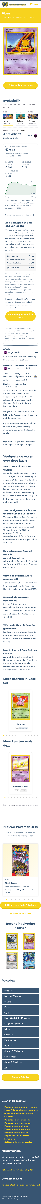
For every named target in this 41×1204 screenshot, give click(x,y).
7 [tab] (22, 735)
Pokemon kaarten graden (17, 1129)
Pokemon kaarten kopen (21, 85)
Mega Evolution (12, 1024)
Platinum (8, 1040)
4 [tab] (12, 735)
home (4, 18)
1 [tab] (3, 735)
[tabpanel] (20, 710)
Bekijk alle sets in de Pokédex (20, 905)
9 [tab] (28, 735)
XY (5, 1068)
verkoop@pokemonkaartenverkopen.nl (21, 1185)
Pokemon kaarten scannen (17, 1123)
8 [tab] (25, 735)
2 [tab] (6, 735)
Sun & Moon (10, 1057)
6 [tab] (18, 735)
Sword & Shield (11, 1062)
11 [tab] (34, 735)
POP (6, 1046)
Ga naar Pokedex (20, 1077)
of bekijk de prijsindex (20, 914)
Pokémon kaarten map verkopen (20, 1107)
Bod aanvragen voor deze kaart (20, 316)
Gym (6, 1013)
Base (18, 18)
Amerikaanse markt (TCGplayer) (20, 215)
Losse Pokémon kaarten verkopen (21, 1110)
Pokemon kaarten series (16, 1133)
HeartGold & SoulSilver (15, 1018)
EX (5, 1007)
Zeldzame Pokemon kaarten (18, 1142)
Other (7, 1035)
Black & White (11, 996)
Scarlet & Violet (12, 1051)
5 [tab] (15, 735)
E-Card (7, 1002)
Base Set (24, 18)
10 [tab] (31, 735)
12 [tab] (37, 735)
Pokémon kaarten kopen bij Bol (17, 1170)
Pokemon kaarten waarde (17, 1120)
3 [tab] (9, 735)
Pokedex (11, 18)
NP (5, 1029)
